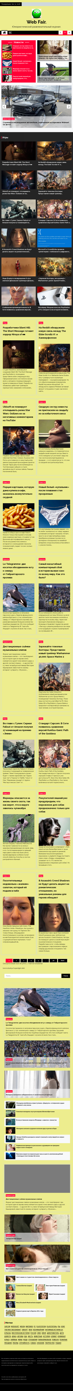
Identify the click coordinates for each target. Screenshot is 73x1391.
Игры (5, 323)
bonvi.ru (5, 968)
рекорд (15, 1343)
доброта (7, 1336)
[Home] (4, 32)
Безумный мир (38, 1330)
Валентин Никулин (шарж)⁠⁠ (25, 1294)
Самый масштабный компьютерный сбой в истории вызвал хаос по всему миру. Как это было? (52, 571)
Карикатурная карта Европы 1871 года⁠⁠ (29, 1311)
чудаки (58, 1343)
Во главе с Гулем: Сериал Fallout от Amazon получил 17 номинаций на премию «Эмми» (16, 221)
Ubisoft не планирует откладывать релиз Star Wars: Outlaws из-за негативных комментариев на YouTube (17, 192)
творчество (50, 1343)
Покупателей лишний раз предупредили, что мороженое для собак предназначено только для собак (22, 77)
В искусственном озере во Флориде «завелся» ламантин (36, 1120)
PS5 (59, 1326)
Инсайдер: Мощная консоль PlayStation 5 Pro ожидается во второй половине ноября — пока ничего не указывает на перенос (54, 309)
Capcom (7, 1326)
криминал (61, 1336)
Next (69, 107)
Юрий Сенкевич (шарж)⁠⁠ (57, 1294)
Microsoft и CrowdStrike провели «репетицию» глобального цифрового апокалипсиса (53, 250)
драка (14, 1336)
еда (25, 1336)
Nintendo (29, 1326)
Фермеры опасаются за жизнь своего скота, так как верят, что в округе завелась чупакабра (23, 70)
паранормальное (44, 1339)
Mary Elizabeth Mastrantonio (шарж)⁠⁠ (28, 1302)
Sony (63, 1326)
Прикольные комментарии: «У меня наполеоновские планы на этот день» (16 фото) (35, 123)
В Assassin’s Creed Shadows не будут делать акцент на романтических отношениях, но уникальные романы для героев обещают (18, 250)
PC (35, 1326)
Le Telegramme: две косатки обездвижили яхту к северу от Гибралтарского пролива (36, 1024)
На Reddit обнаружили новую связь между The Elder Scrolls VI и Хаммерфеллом (52, 163)
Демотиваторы (8, 119)
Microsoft (15, 1326)
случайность (24, 1343)
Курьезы (6, 559)
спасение (40, 1343)
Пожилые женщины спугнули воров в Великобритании (35, 1111)
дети (62, 1333)
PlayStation (41, 1326)
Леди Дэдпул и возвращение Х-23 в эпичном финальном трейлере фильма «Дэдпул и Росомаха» (17, 280)
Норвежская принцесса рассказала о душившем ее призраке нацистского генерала (37, 1146)
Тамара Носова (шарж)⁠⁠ (14, 1238)
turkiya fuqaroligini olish (16, 968)
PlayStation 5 (52, 1326)
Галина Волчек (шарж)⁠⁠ (24, 1285)
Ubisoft (25, 1330)
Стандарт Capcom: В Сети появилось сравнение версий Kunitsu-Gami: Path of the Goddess (54, 221)
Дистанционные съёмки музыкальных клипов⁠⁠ (24, 1199)
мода (25, 1339)
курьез (7, 1339)
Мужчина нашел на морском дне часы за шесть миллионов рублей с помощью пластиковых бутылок (39, 1155)
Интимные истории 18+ (54, 1330)
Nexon (22, 1326)
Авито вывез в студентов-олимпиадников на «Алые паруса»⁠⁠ (27, 1269)
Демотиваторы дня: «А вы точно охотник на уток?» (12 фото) (52, 79)
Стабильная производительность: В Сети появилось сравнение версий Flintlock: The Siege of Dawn (16, 309)
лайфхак (13, 1339)
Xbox (30, 1330)
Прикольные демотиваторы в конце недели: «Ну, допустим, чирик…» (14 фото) (53, 57)
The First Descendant (12, 1330)
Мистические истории (21, 1333)
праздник (8, 1343)
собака (33, 1343)
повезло (55, 1339)
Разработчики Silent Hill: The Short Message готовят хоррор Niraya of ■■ (17, 163)
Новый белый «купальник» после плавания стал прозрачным (22, 62)
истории (46, 1336)
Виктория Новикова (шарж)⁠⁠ (55, 1285)
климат (54, 1336)
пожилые (63, 1339)
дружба (20, 1336)
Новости (42, 402)
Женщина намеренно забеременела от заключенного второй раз (29, 1094)
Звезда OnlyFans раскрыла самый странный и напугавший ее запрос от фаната (40, 1138)
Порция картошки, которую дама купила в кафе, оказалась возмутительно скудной (22, 55)
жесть (30, 1336)
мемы (20, 1339)
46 (53, 960)
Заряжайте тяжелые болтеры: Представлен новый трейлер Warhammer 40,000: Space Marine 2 (52, 192)
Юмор (44, 1333)
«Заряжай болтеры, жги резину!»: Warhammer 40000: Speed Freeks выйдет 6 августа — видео (51, 280)
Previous (4, 107)
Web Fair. (36, 22)
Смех (39, 1333)
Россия (33, 1333)
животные (38, 1336)
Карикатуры (7, 642)
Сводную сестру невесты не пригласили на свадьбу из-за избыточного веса (23, 47)
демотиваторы (53, 1333)
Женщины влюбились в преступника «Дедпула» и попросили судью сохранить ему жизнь (40, 1104)
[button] (61, 32)
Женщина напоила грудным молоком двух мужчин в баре (36, 1128)
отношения (32, 1339)
